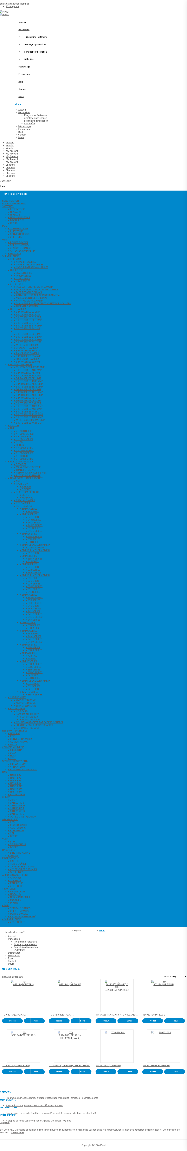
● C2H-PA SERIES (35, 547)
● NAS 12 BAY (15, 789)
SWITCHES (8, 206)
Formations (24, 74)
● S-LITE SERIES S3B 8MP (28, 320)
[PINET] (4, 11)
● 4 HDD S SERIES (23, 439)
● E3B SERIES (33, 542)
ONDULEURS (8, 850)
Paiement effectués (43, 1105)
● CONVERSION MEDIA (20, 739)
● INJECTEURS (16, 231)
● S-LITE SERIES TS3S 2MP (28, 381)
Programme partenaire (17, 1098)
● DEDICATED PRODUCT (26, 728)
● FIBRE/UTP (15, 750)
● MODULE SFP (16, 220)
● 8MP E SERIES (28, 533)
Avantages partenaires (35, 44)
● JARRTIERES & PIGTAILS (22, 866)
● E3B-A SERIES (34, 536)
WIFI (4, 239)
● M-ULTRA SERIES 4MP (26, 345)
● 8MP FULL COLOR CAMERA (35, 544)
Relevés (58, 1105)
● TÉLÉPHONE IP (17, 844)
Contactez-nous (33, 1120)
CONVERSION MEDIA (13, 747)
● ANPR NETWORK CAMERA (28, 300)
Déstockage (24, 66)
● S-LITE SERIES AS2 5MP (28, 409)
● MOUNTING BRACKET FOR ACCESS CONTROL (38, 722)
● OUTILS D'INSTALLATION (22, 816)
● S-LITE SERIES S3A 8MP (28, 317)
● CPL (11, 833)
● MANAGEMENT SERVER (27, 467)
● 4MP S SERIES (28, 514)
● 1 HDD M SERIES (24, 450)
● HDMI (12, 755)
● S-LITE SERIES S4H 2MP (28, 325)
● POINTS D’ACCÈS (18, 913)
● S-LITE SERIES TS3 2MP (27, 375)
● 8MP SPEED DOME (25, 705)
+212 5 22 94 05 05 (10, 969)
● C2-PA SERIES (34, 586)
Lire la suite (17, 1132)
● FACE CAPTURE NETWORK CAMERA (33, 286)
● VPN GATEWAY (16, 766)
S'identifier (11, 1105)
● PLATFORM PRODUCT (20, 461)
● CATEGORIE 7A (16, 805)
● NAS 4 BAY (14, 777)
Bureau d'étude (36, 1098)
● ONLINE (13, 855)
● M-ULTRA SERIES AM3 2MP (29, 420)
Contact (22, 89)
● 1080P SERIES (22, 275)
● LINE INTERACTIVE (19, 852)
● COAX (12, 753)
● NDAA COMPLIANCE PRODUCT (25, 478)
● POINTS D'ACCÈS (18, 242)
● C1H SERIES (33, 589)
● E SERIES (25, 486)
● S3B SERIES (33, 569)
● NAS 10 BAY (15, 786)
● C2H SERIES (33, 583)
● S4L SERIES (33, 522)
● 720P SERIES (22, 278)
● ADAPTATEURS (17, 827)
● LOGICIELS (14, 253)
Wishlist (10, 142)
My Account (12, 151)
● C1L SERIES (33, 592)
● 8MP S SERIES (28, 564)
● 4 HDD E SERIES (23, 436)
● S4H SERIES (33, 619)
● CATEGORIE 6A (16, 811)
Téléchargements (89, 1098)
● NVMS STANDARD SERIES (28, 264)
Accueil (22, 22)
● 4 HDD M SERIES (24, 433)
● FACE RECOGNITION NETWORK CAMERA (36, 289)
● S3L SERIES (33, 528)
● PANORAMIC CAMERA (26, 353)
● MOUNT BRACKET (30, 719)
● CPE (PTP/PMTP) (18, 245)
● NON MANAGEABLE (19, 217)
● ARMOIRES (15, 877)
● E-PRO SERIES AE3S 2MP (28, 395)
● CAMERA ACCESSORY (26, 714)
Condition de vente (40, 1113)
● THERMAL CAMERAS (26, 306)
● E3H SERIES (33, 539)
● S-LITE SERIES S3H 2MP (28, 339)
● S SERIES (26, 489)
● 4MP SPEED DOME (25, 703)
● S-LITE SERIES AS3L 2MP (28, 417)
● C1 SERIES (32, 553)
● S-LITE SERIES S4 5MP (27, 328)
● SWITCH (13, 425)
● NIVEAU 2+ (14, 212)
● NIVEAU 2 (14, 214)
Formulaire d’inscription (35, 52)
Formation (75, 1098)
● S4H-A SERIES (34, 597)
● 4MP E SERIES (28, 661)
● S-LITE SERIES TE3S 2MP (28, 386)
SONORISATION (10, 200)
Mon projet (63, 1098)
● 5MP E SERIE (28, 622)
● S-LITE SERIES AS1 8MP (28, 403)
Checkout (10, 164)
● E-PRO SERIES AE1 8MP (27, 372)
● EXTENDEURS (16, 830)
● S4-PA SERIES (34, 525)
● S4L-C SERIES (34, 531)
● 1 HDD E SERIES (23, 447)
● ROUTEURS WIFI (17, 825)
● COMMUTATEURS (18, 228)
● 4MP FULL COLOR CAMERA (35, 575)
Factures (28, 1105)
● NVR (11, 428)
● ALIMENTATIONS (18, 741)
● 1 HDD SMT (21, 456)
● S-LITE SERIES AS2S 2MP (28, 411)
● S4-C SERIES (33, 519)
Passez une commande (18, 1113)
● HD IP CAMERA (17, 309)
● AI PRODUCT (15, 284)
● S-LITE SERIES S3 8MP (27, 314)
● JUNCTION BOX (29, 716)
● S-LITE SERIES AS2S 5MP (28, 406)
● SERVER (25, 495)
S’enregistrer (12, 6)
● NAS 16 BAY (15, 791)
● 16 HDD (19, 445)
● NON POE (14, 733)
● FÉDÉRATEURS (16, 209)
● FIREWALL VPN (17, 764)
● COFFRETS (14, 880)
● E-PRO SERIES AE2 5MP (27, 378)
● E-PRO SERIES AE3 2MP (27, 400)
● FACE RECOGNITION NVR (28, 292)
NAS (4, 772)
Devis (21, 96)
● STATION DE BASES (19, 248)
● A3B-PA (31, 658)
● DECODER (20, 464)
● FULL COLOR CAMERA (26, 359)
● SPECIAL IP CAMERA (26, 347)
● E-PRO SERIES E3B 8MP (27, 361)
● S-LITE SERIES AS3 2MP (28, 370)
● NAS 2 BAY (14, 775)
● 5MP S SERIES (28, 508)
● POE (11, 736)
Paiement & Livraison (61, 1113)
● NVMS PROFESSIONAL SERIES (31, 267)
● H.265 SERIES (22, 281)
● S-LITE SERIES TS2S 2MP (28, 414)
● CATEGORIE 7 (16, 808)
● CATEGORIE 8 (16, 802)
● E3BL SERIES (33, 667)
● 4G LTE (12, 744)
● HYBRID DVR (15, 270)
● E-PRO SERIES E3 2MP (27, 311)
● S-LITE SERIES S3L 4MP (27, 334)
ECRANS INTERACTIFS (14, 203)
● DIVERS (13, 223)
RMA (93, 1113)
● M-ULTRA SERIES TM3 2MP (29, 367)
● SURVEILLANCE (11, 919)
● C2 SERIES (32, 581)
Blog (21, 81)
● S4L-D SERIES (34, 617)
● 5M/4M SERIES (23, 273)
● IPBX (11, 841)
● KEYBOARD (26, 497)
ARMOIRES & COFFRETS (15, 875)
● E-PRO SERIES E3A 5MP (27, 356)
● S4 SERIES (32, 511)
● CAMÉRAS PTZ (17, 697)
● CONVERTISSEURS (19, 234)
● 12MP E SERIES (29, 691)
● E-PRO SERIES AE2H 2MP (28, 392)
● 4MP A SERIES (28, 653)
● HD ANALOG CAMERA (20, 364)
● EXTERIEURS (15, 883)
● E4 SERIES (32, 561)
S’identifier (23, 3)
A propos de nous (15, 1120)
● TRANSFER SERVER (25, 470)
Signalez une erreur (51, 1120)
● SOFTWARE (15, 259)
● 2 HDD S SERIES (23, 431)
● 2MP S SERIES (28, 594)
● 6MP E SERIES (28, 556)
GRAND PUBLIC (10, 819)
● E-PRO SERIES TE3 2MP (27, 397)
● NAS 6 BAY (14, 780)
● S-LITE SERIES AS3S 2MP (28, 422)
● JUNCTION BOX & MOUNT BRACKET (33, 725)
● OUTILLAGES (16, 872)
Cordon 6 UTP (15, 800)
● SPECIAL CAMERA (24, 500)
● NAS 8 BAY (14, 783)
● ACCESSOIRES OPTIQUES (22, 869)
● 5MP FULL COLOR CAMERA (35, 550)
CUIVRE (6, 797)
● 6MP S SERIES (28, 630)
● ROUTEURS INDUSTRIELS (22, 769)
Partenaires (24, 29)
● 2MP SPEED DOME (25, 700)
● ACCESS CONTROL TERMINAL (30, 298)
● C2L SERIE (32, 683)
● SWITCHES (9, 888)
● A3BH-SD (31, 655)
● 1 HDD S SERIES (23, 453)
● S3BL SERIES (33, 603)
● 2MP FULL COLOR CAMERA (35, 680)
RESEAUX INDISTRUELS (14, 730)
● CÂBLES (13, 861)
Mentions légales (81, 1113)
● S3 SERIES (32, 567)
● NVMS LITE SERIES (25, 261)
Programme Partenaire (36, 37)
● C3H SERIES (33, 578)
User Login (5, 181)
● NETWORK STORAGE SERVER (30, 472)
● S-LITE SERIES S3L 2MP (27, 342)
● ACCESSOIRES (16, 708)
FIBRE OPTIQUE (10, 858)
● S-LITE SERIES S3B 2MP (28, 336)
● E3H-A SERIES (34, 672)
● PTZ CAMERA (22, 503)
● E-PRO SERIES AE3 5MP (27, 389)
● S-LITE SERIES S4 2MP (27, 331)
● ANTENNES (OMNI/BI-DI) (22, 250)
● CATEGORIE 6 (16, 814)
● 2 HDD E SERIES (23, 458)
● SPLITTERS (15, 237)
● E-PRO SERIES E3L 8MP (27, 350)
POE (4, 225)
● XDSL (12, 758)
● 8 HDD (18, 442)
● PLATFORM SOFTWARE (27, 475)
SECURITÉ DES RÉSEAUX (15, 761)
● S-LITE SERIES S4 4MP (27, 323)
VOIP (5, 839)
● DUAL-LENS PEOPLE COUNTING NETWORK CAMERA (42, 303)
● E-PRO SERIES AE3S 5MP (28, 384)
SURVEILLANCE (10, 256)
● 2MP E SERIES (28, 644)
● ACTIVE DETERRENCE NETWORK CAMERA (37, 295)
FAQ (64, 1120)
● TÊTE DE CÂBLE (17, 863)
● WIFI (5, 905)
